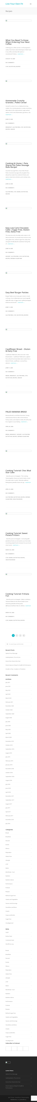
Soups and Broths (10, 915)
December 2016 (10, 819)
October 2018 (9, 772)
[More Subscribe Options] (26, 1049)
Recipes (18, 66)
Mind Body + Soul (10, 872)
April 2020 (8, 733)
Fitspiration (8, 852)
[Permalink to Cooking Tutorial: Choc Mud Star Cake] (18, 458)
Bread (7, 375)
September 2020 (10, 714)
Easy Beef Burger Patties (17, 292)
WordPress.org (9, 944)
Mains (19, 191)
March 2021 (9, 698)
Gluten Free (16, 127)
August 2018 (9, 780)
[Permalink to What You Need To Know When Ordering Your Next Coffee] (18, 28)
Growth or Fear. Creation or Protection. (16, 669)
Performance (9, 884)
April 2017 (8, 812)
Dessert (8, 256)
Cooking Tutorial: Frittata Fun (17, 595)
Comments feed (10, 940)
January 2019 (9, 765)
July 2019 (8, 757)
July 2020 (8, 721)
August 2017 (9, 804)
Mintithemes (14, 1099)
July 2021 (8, 682)
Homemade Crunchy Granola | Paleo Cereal (16, 101)
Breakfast (9, 127)
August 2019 (9, 753)
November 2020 (10, 706)
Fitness (7, 848)
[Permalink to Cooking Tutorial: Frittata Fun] (18, 581)
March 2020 (9, 737)
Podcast (8, 887)
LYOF (7, 66)
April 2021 (8, 694)
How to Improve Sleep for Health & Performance (18, 665)
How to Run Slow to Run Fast (13, 661)
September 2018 (10, 776)
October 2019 (9, 745)
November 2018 (10, 768)
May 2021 (8, 690)
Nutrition (12, 66)
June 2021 (8, 686)
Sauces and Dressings (11, 903)
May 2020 (8, 729)
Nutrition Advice (10, 880)
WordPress (23, 1099)
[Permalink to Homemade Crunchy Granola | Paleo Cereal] (18, 88)
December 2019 (10, 741)
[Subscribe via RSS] (20, 1049)
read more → (21, 54)
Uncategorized (17, 499)
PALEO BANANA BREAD (16, 411)
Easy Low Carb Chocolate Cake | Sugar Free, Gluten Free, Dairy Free (18, 230)
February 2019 (9, 761)
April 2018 (8, 792)
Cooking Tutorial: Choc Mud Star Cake (18, 471)
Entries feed (9, 936)
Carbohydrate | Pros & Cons (13, 657)
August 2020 (9, 717)
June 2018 (8, 788)
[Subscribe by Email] (14, 1049)
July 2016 (8, 823)
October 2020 (9, 710)
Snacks (12, 129)
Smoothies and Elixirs (11, 907)
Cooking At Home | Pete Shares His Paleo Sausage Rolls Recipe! (17, 165)
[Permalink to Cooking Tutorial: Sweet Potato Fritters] (18, 521)
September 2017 (10, 800)
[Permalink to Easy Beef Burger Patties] (18, 280)
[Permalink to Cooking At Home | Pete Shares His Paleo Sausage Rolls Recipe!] (18, 151)
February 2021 (9, 702)
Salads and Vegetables (12, 899)
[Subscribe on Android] (8, 1049)
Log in (7, 932)
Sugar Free (8, 919)
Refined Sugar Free (16, 258)
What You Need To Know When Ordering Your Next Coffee (18, 42)
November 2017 (10, 796)
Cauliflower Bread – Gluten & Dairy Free (18, 350)
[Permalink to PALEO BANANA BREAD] (18, 399)
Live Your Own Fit (14, 3)
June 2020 (8, 725)
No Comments (10, 62)
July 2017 (8, 808)
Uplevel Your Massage (11, 653)
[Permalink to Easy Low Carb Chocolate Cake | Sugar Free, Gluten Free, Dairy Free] (18, 215)
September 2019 (10, 749)
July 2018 (8, 784)
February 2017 (9, 815)
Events (7, 844)
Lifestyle (8, 860)
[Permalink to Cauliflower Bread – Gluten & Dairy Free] (18, 337)
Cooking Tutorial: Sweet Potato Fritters (17, 534)
